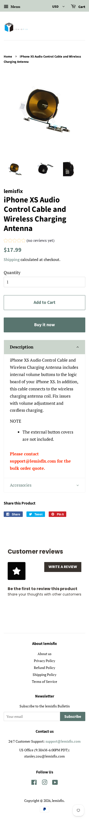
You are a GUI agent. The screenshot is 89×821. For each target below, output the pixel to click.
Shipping (12, 259)
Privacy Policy (44, 660)
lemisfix (58, 800)
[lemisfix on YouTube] (55, 783)
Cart (81, 6)
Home (8, 56)
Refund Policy (44, 667)
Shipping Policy (44, 674)
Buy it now (44, 325)
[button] (29, 241)
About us (44, 653)
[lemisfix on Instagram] (44, 783)
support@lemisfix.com (63, 741)
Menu (15, 6)
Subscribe (72, 716)
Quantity (12, 272)
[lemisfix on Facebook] (34, 783)
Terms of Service (44, 681)
